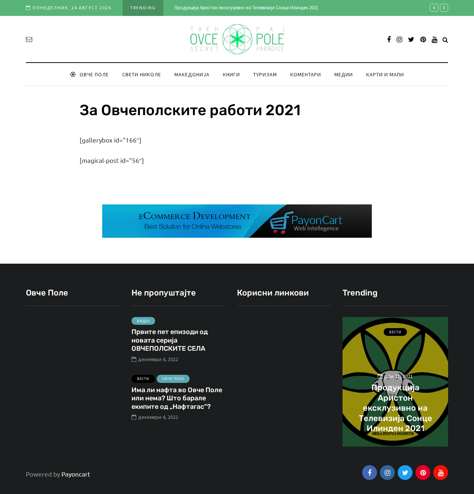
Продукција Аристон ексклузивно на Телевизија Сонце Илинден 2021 (246, 7)
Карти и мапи (385, 74)
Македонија (192, 74)
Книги (231, 74)
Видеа (143, 320)
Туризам (265, 74)
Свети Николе (141, 74)
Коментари (305, 74)
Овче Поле (94, 74)
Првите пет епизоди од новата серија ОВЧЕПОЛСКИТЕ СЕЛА (169, 340)
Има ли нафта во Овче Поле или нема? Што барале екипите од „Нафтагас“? (176, 398)
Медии (343, 74)
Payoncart (75, 474)
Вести (143, 378)
